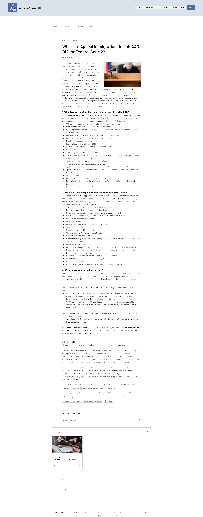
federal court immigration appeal (93, 388)
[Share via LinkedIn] (74, 413)
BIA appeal (108, 401)
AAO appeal (67, 384)
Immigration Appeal (81, 384)
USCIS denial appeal (113, 393)
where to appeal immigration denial (75, 393)
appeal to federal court (96, 393)
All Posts (55, 26)
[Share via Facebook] (63, 413)
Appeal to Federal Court (122, 384)
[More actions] (139, 40)
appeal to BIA (111, 388)
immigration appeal (85, 397)
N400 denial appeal (70, 397)
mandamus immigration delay (104, 397)
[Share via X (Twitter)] (69, 413)
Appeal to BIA (107, 384)
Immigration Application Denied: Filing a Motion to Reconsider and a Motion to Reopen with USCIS (65, 458)
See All (149, 432)
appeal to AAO (127, 393)
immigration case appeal (71, 388)
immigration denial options (72, 401)
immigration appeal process (93, 401)
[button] (148, 26)
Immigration (68, 26)
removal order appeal (123, 397)
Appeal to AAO (95, 384)
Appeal (135, 384)
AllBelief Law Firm (31, 8)
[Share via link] (79, 413)
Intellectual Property (85, 26)
